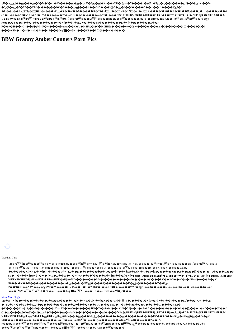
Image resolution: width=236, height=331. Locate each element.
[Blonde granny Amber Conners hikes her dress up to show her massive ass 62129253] (34, 235)
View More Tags (10, 297)
